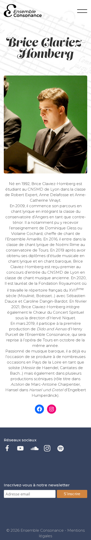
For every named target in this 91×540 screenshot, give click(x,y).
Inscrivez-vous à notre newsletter (37, 485)
